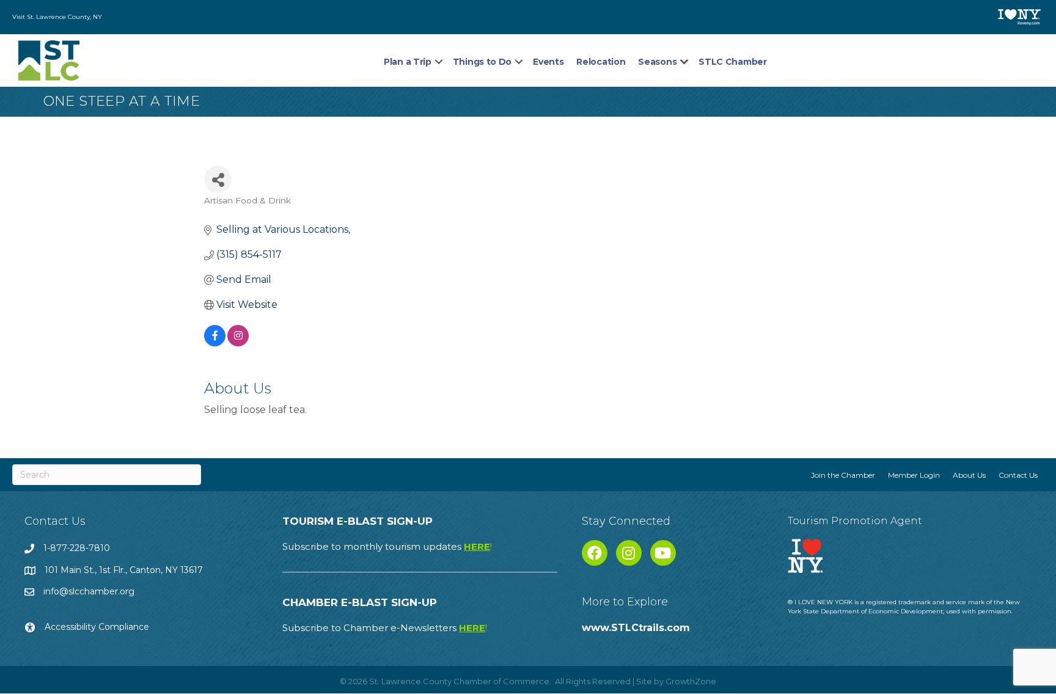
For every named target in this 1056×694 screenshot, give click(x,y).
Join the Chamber (843, 475)
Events (548, 61)
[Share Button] (218, 179)
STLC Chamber (732, 61)
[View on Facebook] (215, 343)
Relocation (600, 61)
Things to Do (482, 61)
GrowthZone (691, 681)
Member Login (914, 475)
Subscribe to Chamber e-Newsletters (384, 628)
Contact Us (1018, 475)
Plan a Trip (407, 61)
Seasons (657, 61)
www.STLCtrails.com (636, 628)
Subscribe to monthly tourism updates (387, 546)
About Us (969, 475)
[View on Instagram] (238, 343)
